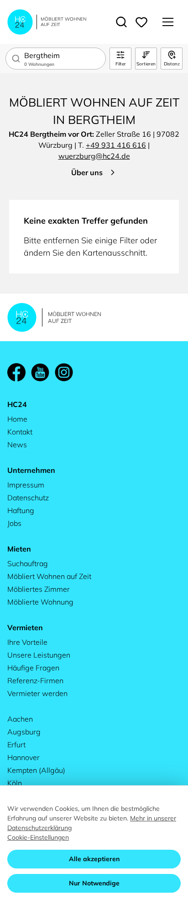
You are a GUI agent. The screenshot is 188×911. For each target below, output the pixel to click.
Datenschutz (28, 497)
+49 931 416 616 (116, 145)
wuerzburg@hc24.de (94, 156)
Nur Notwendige (94, 883)
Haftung (20, 510)
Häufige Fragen (33, 667)
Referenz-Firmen (35, 680)
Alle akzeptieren (94, 859)
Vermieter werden (37, 693)
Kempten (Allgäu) (36, 770)
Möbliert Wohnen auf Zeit (49, 576)
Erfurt (16, 744)
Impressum (25, 484)
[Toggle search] (121, 22)
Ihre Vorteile (27, 642)
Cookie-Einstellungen (38, 837)
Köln (14, 783)
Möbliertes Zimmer (38, 589)
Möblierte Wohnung (40, 601)
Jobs (14, 523)
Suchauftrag (27, 563)
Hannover (23, 757)
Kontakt (19, 431)
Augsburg (24, 731)
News (17, 444)
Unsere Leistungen (38, 654)
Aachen (20, 718)
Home (17, 418)
